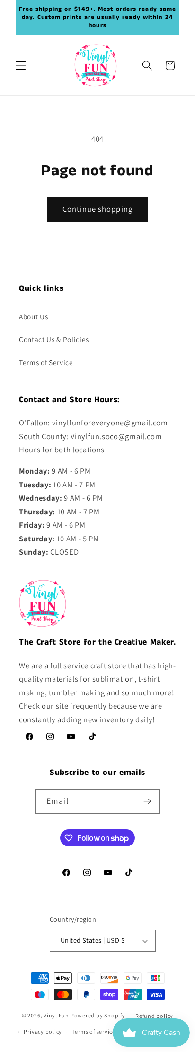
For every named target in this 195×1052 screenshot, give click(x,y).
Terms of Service (46, 362)
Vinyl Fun (56, 1015)
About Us (33, 316)
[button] (20, 65)
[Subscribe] (147, 801)
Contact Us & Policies (54, 339)
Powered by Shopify (98, 1015)
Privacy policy (43, 1031)
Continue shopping (97, 209)
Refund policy (154, 1015)
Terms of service (93, 1031)
